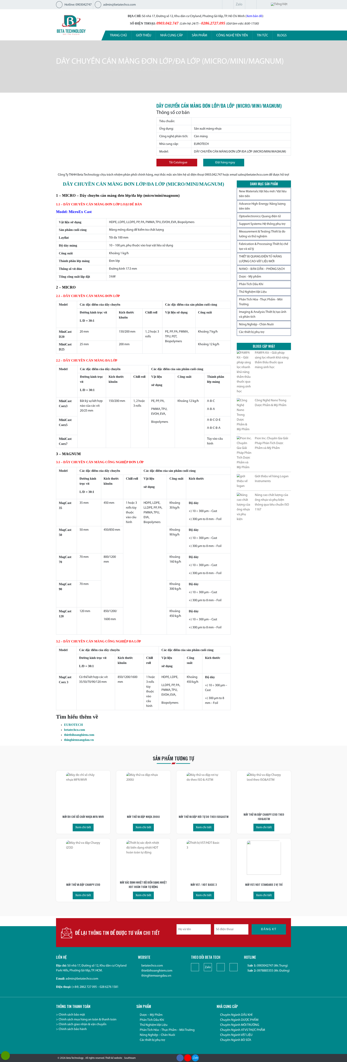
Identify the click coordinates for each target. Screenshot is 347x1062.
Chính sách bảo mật (72, 1014)
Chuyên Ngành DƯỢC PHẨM (239, 1020)
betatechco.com (74, 729)
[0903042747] (5, 1055)
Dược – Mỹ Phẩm (151, 1015)
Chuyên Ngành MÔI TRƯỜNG (239, 1025)
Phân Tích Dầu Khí (251, 284)
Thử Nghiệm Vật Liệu (253, 292)
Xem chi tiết (83, 827)
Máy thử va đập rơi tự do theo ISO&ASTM (204, 816)
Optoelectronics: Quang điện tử (260, 216)
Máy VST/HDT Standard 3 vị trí (264, 884)
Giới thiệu (143, 35)
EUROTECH (73, 724)
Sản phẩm (199, 35)
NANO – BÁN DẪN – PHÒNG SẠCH (262, 269)
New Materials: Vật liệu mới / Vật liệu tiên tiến (263, 194)
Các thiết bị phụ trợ (251, 332)
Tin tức (262, 35)
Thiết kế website (113, 1058)
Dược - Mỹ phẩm (250, 276)
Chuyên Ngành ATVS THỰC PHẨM (242, 1030)
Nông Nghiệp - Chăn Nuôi (256, 324)
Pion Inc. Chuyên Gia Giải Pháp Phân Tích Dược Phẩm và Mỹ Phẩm (271, 443)
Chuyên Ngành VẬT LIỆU (236, 1035)
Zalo (239, 4)
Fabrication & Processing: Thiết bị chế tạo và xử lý (263, 247)
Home (60, 70)
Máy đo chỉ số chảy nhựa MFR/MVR (83, 816)
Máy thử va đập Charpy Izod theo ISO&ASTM (264, 816)
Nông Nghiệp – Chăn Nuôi (157, 1035)
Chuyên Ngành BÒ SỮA (235, 1040)
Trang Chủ (118, 35)
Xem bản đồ (254, 16)
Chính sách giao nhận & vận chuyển (82, 1024)
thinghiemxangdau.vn (79, 739)
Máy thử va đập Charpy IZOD (83, 884)
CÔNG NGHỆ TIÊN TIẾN (232, 35)
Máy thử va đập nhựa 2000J (143, 816)
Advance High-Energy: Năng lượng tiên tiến (262, 206)
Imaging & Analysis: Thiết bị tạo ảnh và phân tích (262, 314)
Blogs (282, 35)
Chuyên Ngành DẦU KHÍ (236, 1015)
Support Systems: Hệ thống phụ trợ (262, 224)
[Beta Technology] (71, 25)
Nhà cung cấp (171, 35)
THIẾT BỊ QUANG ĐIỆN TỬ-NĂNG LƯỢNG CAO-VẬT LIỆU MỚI (260, 259)
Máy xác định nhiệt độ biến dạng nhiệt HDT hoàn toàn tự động (143, 884)
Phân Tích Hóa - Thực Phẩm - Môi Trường (261, 302)
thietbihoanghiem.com (79, 734)
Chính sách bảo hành (73, 1029)
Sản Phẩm (73, 70)
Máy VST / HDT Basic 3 (204, 884)
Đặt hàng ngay (225, 162)
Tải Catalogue (178, 162)
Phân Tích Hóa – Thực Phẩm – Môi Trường (167, 1030)
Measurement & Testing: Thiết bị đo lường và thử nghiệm (262, 234)
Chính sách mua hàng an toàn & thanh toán (87, 1019)
